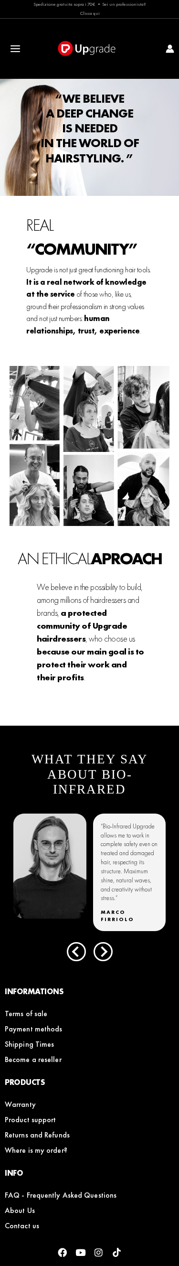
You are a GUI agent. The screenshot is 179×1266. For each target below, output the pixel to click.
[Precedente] (76, 951)
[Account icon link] (170, 48)
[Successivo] (103, 951)
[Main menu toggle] (15, 49)
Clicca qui (89, 13)
